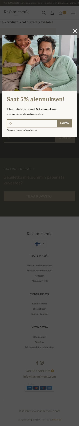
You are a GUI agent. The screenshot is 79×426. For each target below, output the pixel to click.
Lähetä (64, 123)
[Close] (74, 31)
